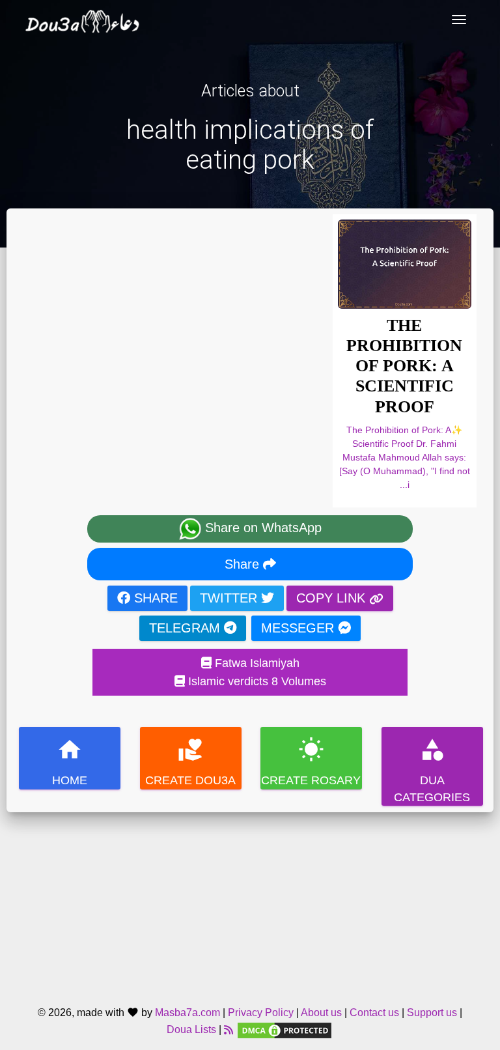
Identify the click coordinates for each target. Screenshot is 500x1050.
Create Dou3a (190, 762)
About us (321, 1012)
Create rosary (311, 762)
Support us (432, 1012)
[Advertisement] (250, 903)
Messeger (299, 628)
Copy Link (332, 598)
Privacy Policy (261, 1012)
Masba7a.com (187, 1012)
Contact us (374, 1012)
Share (244, 564)
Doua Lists (191, 1030)
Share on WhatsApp (261, 527)
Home (69, 762)
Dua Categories (432, 770)
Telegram (186, 628)
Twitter (230, 598)
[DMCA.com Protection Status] (284, 1030)
